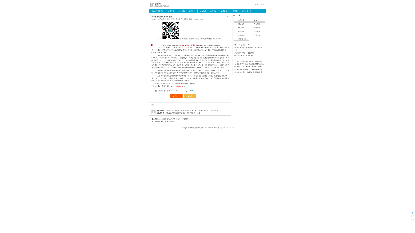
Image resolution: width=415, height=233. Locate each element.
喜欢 (177, 96)
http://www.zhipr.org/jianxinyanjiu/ (179, 91)
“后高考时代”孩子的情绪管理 (244, 53)
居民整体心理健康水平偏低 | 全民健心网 (179, 113)
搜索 (256, 4)
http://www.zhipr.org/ (176, 86)
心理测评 (235, 11)
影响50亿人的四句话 (242, 45)
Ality (215, 128)
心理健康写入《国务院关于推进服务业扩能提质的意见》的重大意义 (257, 64)
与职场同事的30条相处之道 (244, 56)
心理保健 (213, 11)
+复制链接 (196, 113)
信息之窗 (241, 20)
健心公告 (241, 24)
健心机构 (192, 11)
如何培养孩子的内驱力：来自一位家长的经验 (250, 69)
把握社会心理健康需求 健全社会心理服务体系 (250, 67)
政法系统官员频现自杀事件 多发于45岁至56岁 (173, 119)
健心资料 (203, 11)
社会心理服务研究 (157, 11)
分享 (190, 96)
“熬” (236, 50)
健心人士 (245, 11)
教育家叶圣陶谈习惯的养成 (166, 121)
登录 (262, 4)
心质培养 (171, 11)
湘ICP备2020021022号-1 (225, 128)
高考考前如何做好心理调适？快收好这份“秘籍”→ (251, 47)
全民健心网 (155, 4)
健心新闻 (182, 11)
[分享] (412, 213)
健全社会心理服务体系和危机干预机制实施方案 (251, 72)
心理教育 (224, 11)
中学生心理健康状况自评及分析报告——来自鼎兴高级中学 (254, 61)
